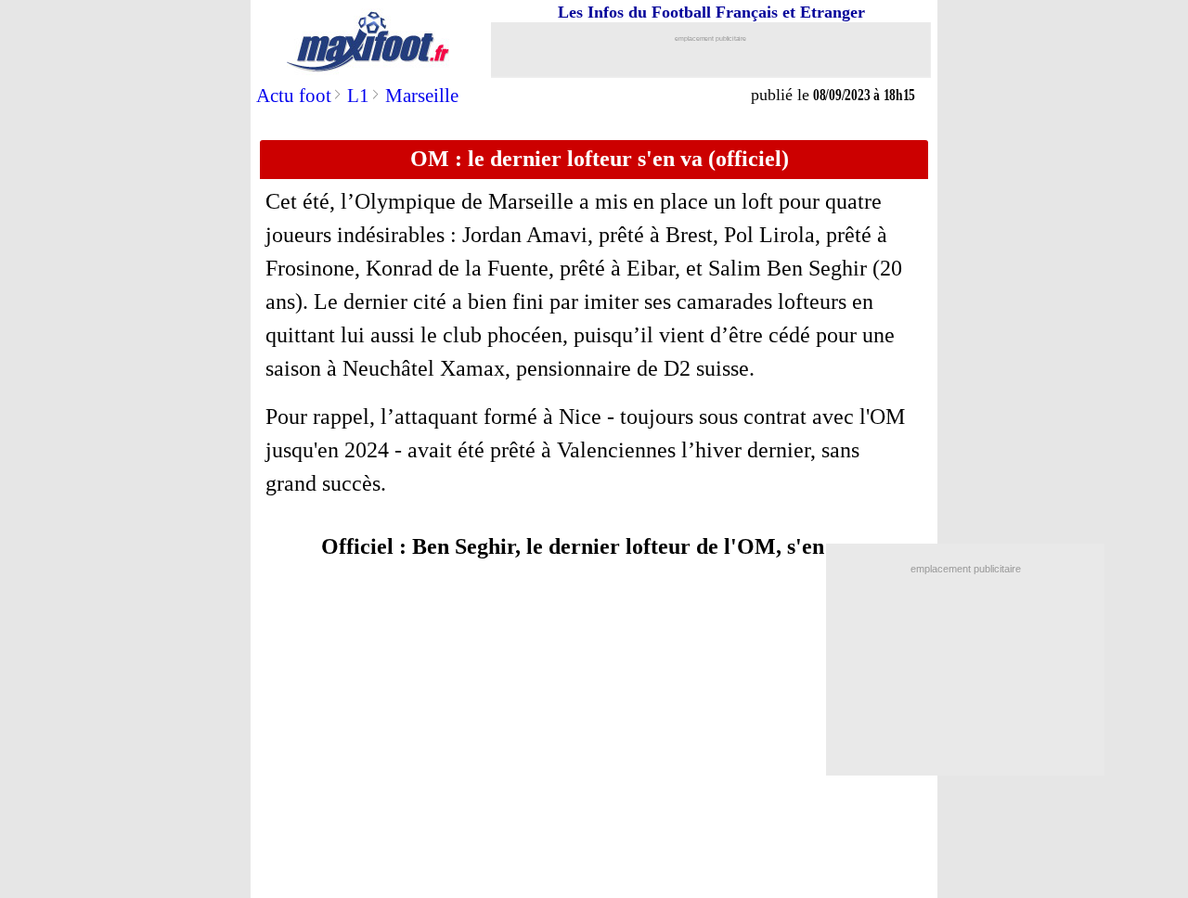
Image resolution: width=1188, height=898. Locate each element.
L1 (358, 95)
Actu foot (293, 95)
